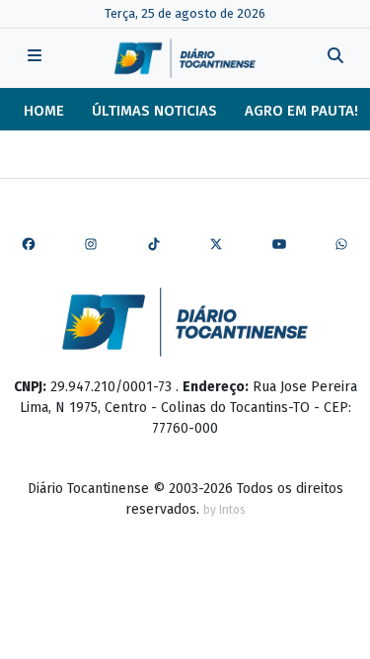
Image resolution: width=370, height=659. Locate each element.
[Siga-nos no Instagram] (91, 245)
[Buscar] (335, 58)
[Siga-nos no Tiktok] (154, 245)
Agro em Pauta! (301, 111)
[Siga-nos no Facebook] (28, 245)
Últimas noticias (154, 111)
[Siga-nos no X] (216, 245)
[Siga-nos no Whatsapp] (341, 245)
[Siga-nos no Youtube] (279, 245)
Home (44, 111)
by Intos (224, 510)
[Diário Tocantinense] (184, 58)
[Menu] (34, 58)
